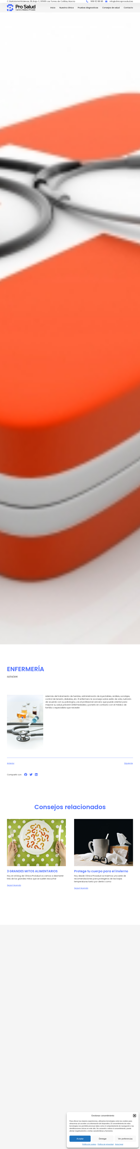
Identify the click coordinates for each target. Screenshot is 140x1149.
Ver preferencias (125, 1139)
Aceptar (80, 1139)
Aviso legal (119, 1144)
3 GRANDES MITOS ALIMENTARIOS (32, 871)
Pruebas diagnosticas (88, 7)
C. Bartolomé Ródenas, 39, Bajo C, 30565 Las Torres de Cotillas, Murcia (41, 1)
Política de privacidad (106, 1144)
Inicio (52, 7)
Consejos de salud (111, 7)
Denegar (103, 1139)
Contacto (128, 7)
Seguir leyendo (14, 885)
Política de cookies (89, 1144)
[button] (134, 1115)
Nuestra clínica (66, 7)
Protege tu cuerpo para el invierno (101, 871)
